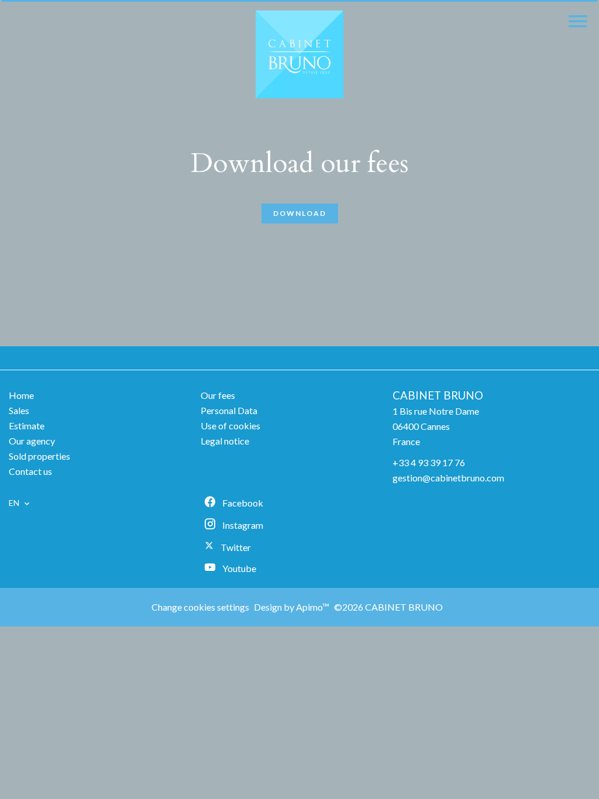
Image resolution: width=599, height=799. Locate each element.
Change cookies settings (200, 606)
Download (299, 213)
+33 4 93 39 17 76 (429, 462)
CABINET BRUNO (438, 395)
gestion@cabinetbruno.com (448, 477)
